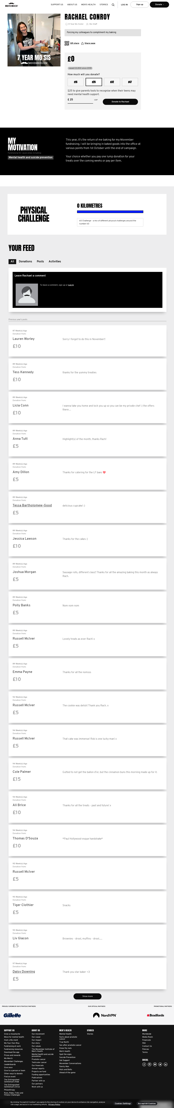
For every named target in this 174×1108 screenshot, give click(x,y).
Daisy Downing (24, 972)
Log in (71, 285)
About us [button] (72, 5)
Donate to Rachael (120, 102)
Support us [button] (57, 5)
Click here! (149, 1064)
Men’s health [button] (88, 5)
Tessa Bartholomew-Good (32, 505)
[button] (114, 5)
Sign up (139, 5)
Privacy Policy (54, 1105)
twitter (160, 1064)
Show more (87, 996)
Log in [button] (124, 5)
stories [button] (104, 5)
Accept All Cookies (147, 1104)
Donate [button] (156, 6)
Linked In (166, 1064)
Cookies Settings (123, 1104)
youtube (155, 1064)
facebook (144, 1064)
